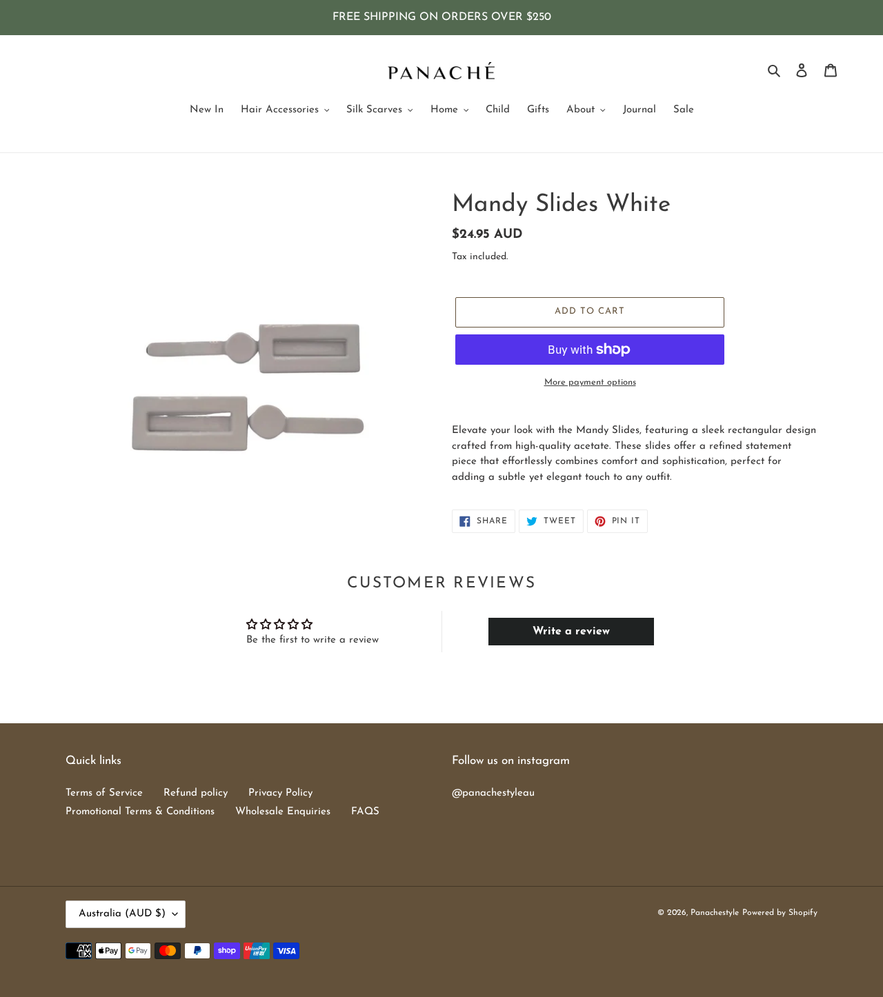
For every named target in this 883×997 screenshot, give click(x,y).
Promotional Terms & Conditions (140, 812)
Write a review (571, 631)
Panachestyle (715, 913)
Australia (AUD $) (122, 914)
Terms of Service (104, 793)
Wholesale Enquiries (282, 812)
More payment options (590, 382)
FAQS (365, 812)
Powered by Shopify (779, 913)
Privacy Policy (280, 793)
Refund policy (195, 793)
